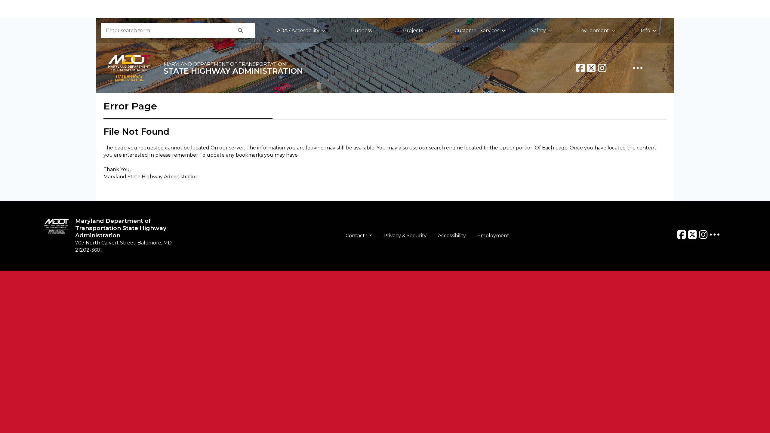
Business (361, 30)
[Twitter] (591, 68)
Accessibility (452, 235)
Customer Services (476, 30)
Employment (493, 235)
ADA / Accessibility (298, 30)
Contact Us (359, 235)
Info (645, 30)
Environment (593, 30)
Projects (413, 30)
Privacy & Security (405, 235)
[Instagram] (602, 68)
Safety (538, 30)
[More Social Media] (638, 68)
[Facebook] (580, 68)
